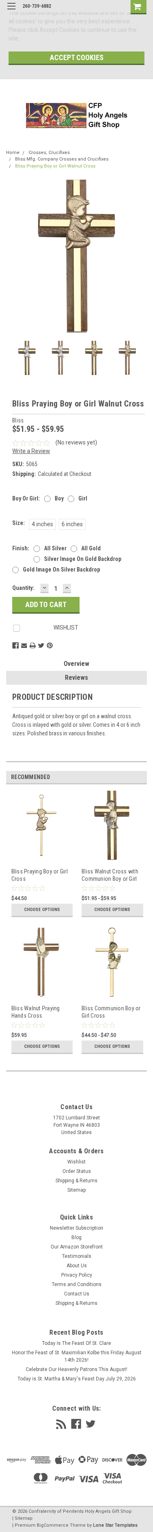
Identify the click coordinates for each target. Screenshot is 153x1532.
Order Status (76, 1171)
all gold (91, 548)
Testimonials (76, 1256)
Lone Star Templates (115, 1525)
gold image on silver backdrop (61, 569)
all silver (55, 548)
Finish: (20, 548)
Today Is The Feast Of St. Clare (76, 1343)
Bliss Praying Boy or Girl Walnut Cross (55, 166)
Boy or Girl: (26, 498)
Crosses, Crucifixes (49, 152)
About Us (77, 1265)
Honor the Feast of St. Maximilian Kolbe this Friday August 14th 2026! (77, 1356)
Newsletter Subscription (76, 1228)
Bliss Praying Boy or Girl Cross (39, 875)
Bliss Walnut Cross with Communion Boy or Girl (110, 875)
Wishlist (76, 1162)
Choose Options (42, 909)
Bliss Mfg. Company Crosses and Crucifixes (62, 159)
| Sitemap (22, 1518)
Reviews (76, 677)
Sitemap (76, 1190)
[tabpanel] (41, 859)
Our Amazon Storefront (77, 1247)
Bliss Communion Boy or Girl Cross (111, 1012)
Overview (76, 664)
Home (13, 152)
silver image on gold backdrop (82, 559)
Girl (82, 498)
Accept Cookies (77, 57)
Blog (76, 1237)
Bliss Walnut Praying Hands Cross (35, 1012)
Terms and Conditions (77, 1284)
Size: (18, 523)
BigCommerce (53, 1525)
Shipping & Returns (76, 1181)
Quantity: (23, 588)
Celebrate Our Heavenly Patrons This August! (76, 1369)
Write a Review (31, 451)
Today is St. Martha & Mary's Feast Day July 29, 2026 (77, 1379)
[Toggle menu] (11, 11)
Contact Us (76, 1294)
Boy (59, 498)
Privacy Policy (76, 1275)
